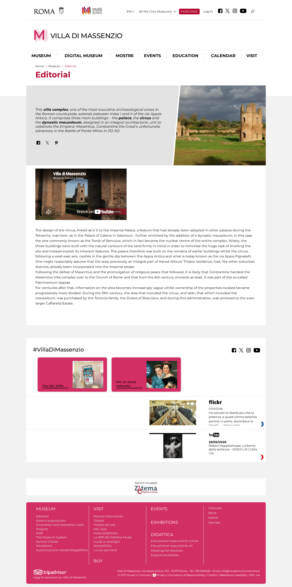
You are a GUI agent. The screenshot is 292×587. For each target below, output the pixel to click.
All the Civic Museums (155, 11)
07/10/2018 (233, 417)
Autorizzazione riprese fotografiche (62, 550)
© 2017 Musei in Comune (134, 575)
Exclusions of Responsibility (187, 575)
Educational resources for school (175, 541)
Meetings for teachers (167, 550)
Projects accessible (165, 555)
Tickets (99, 520)
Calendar (223, 55)
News (212, 513)
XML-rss (254, 575)
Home (39, 66)
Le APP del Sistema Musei (113, 537)
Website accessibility (233, 575)
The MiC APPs (52, 386)
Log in (208, 11)
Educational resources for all (172, 545)
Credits (212, 575)
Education (185, 55)
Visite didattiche (106, 533)
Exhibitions (164, 522)
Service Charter (47, 541)
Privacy (161, 575)
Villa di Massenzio (86, 36)
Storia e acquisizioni (51, 520)
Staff (39, 533)
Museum (41, 55)
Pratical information (108, 516)
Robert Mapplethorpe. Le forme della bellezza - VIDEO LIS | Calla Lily (233, 449)
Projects (42, 529)
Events (152, 55)
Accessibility (103, 545)
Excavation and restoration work (60, 524)
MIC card (100, 529)
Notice (213, 517)
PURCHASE (189, 11)
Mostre (125, 55)
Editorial (42, 516)
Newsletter (44, 545)
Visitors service (104, 524)
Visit (251, 55)
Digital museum (83, 55)
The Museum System (51, 537)
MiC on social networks (126, 384)
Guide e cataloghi (107, 541)
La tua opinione (105, 550)
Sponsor (214, 522)
